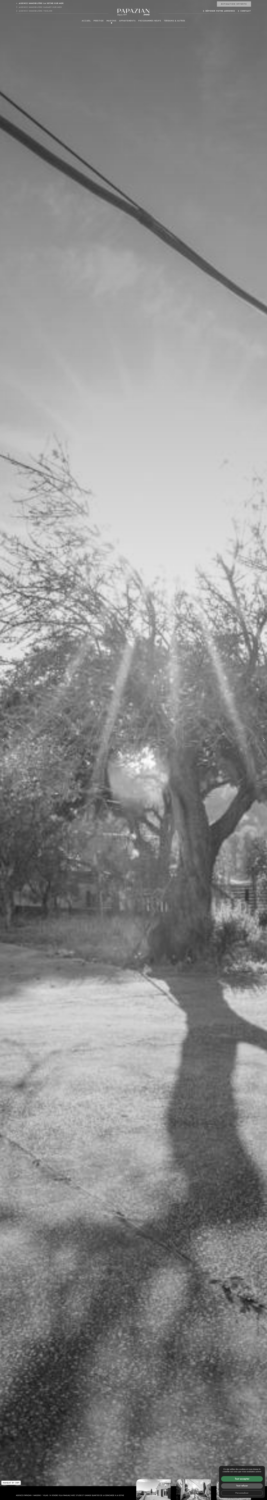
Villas (46, 1495)
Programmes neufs (149, 20)
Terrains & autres (174, 20)
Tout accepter (242, 1478)
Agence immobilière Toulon (35, 11)
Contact (245, 11)
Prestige (99, 20)
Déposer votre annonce (220, 11)
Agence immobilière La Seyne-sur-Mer (41, 3)
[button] (263, 739)
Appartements (127, 20)
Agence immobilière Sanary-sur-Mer (40, 7)
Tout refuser (242, 1485)
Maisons (112, 20)
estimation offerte (234, 4)
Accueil (86, 20)
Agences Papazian (24, 1495)
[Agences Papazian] (133, 12)
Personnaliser (242, 1493)
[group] (133, 743)
